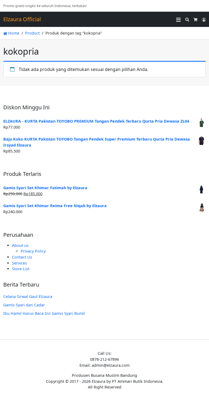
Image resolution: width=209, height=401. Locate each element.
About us (20, 245)
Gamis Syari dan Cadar (24, 304)
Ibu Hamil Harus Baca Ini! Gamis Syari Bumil (44, 313)
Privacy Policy (33, 251)
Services (19, 263)
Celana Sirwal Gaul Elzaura (27, 296)
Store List (20, 268)
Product (32, 33)
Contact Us (22, 257)
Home (13, 33)
